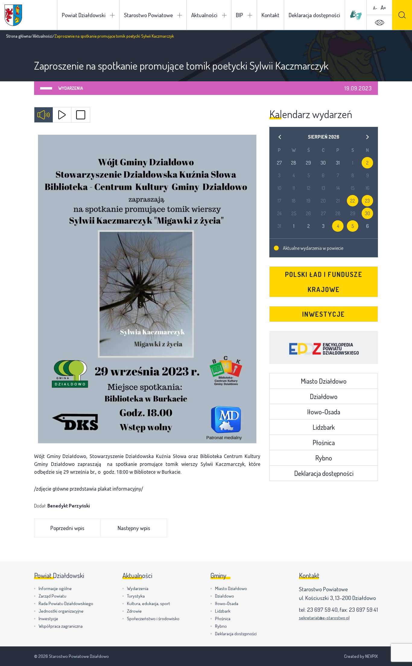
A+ (383, 7)
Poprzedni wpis (67, 528)
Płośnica (323, 442)
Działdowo (324, 396)
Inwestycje (323, 314)
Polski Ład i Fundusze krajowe (324, 282)
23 (367, 201)
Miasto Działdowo (324, 381)
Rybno (323, 458)
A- (375, 8)
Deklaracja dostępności (314, 15)
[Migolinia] (356, 15)
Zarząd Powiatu (52, 596)
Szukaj (402, 15)
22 (352, 201)
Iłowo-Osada (323, 411)
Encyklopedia (323, 347)
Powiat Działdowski (84, 15)
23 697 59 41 (363, 609)
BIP (239, 15)
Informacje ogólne (55, 588)
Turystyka (136, 596)
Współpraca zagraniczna (61, 626)
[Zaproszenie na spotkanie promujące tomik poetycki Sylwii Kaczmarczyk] (147, 289)
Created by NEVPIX (361, 656)
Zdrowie (134, 611)
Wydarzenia (70, 88)
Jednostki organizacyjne (61, 611)
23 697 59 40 (322, 609)
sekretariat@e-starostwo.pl (324, 617)
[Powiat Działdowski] (13, 15)
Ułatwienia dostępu (379, 22)
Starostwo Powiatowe (148, 15)
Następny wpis (134, 528)
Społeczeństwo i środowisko (153, 618)
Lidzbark (323, 427)
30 (367, 213)
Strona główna (18, 36)
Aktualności (204, 15)
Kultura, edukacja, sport (148, 603)
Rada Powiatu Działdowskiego (66, 603)
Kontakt (270, 15)
